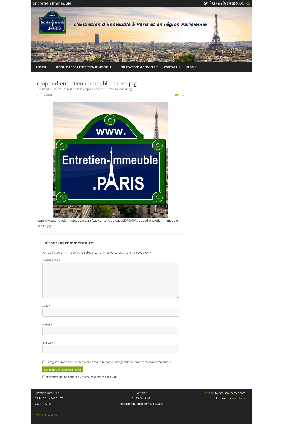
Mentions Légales (46, 414)
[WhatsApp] (237, 3)
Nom (46, 306)
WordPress (238, 398)
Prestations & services (138, 67)
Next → (179, 95)
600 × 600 (73, 89)
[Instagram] (229, 3)
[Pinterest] (233, 3)
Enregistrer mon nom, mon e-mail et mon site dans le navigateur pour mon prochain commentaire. (109, 362)
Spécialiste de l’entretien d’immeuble (83, 67)
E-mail (47, 324)
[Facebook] (210, 3)
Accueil (41, 67)
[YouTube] (224, 3)
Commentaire (51, 260)
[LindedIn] (220, 3)
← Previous (45, 95)
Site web (47, 343)
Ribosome (208, 393)
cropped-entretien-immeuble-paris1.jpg (107, 89)
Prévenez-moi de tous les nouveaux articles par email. (82, 377)
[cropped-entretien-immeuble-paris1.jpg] (110, 160)
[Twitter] (206, 3)
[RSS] (242, 3)
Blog (190, 67)
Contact (171, 67)
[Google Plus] (214, 3)
